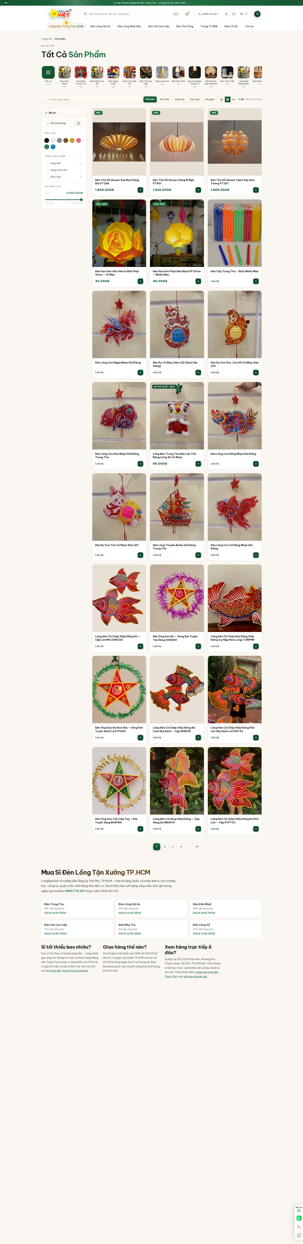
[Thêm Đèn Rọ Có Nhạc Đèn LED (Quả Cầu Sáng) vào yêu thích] (199, 296)
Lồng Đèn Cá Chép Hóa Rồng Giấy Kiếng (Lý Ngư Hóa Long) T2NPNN (232, 638)
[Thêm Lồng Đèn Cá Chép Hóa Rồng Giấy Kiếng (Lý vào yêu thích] (256, 570)
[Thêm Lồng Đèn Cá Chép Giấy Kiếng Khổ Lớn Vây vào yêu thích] (256, 661)
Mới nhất (164, 99)
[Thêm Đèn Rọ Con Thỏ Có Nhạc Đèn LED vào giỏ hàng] (140, 555)
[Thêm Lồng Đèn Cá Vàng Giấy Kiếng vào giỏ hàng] (198, 829)
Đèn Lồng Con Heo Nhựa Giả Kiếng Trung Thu (117, 455)
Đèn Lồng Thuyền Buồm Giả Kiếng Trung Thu (174, 547)
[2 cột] (221, 99)
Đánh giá (179, 99)
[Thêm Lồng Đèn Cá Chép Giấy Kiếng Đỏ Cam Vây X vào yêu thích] (199, 661)
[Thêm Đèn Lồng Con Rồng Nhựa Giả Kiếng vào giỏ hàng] (256, 464)
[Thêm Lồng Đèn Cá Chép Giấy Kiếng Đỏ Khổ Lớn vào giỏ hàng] (256, 829)
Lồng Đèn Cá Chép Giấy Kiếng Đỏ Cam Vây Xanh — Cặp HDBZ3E (174, 729)
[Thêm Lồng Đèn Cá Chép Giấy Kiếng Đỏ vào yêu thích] (141, 570)
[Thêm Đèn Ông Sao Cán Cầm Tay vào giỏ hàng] (140, 829)
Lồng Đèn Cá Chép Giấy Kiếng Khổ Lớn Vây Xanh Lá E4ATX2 (232, 729)
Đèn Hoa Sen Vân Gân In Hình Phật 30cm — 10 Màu (117, 273)
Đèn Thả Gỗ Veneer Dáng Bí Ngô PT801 (173, 181)
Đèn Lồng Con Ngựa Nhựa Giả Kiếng (118, 362)
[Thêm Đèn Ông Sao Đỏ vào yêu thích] (199, 570)
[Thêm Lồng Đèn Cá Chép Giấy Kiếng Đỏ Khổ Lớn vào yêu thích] (256, 752)
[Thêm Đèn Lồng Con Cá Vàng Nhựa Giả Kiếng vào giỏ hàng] (256, 555)
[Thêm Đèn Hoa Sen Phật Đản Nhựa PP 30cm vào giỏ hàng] (198, 281)
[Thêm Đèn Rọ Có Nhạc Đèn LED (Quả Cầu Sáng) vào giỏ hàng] (198, 372)
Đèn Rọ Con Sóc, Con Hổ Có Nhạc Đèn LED (235, 364)
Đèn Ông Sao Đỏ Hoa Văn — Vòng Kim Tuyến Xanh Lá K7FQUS (119, 729)
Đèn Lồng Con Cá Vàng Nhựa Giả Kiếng (231, 547)
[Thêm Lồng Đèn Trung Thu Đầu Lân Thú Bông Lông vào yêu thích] (199, 387)
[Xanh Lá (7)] (46, 146)
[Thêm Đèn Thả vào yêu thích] (141, 113)
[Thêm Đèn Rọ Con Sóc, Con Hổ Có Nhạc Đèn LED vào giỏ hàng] (256, 372)
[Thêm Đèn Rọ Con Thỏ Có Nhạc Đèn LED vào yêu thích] (141, 478)
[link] (119, 152)
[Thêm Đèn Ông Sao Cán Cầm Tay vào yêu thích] (141, 752)
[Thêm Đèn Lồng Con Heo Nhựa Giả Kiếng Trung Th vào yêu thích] (141, 387)
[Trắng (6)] (53, 140)
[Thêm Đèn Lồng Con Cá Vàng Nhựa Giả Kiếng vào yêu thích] (256, 478)
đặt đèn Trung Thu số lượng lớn (70, 970)
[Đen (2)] (46, 140)
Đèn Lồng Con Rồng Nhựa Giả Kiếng (233, 453)
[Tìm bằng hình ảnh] (186, 13)
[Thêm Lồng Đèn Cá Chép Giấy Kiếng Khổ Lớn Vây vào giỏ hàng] (256, 737)
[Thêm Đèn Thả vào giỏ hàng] (140, 190)
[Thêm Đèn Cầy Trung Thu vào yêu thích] (256, 205)
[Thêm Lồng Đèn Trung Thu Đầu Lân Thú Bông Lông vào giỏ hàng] (198, 464)
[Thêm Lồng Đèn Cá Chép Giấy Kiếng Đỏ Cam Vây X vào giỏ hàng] (198, 737)
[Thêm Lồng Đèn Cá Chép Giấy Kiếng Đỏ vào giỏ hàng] (140, 646)
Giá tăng (194, 99)
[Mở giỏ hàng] (257, 14)
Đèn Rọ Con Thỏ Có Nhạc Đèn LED (116, 545)
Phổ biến (150, 99)
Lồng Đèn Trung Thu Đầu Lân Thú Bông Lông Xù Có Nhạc (174, 455)
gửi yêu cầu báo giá (195, 976)
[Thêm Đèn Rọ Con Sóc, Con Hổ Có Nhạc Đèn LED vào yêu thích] (256, 296)
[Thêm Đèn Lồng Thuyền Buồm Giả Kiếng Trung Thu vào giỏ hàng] (198, 555)
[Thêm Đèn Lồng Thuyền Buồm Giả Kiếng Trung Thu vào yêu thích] (199, 478)
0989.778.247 (210, 14)
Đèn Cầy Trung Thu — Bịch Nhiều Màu (234, 271)
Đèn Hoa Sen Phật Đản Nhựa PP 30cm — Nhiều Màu (177, 273)
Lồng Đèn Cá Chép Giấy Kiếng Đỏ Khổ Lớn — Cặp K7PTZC (234, 820)
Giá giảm (210, 99)
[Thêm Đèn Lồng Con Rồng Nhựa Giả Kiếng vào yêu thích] (256, 387)
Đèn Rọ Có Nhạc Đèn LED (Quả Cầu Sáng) (175, 364)
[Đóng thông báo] (299, 3)
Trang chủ (46, 38)
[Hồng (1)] (78, 140)
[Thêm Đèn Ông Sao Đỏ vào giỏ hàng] (198, 646)
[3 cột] (227, 99)
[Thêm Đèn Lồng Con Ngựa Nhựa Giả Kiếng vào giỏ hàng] (140, 372)
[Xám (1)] (59, 140)
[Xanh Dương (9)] (53, 146)
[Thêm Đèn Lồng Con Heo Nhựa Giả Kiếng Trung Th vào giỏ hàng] (140, 464)
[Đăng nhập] (226, 14)
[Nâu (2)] (65, 140)
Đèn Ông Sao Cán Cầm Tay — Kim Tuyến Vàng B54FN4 (116, 820)
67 (197, 846)
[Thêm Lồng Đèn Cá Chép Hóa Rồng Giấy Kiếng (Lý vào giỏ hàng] (256, 646)
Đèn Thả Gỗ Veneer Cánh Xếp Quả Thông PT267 (233, 181)
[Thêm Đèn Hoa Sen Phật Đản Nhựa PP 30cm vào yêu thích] (199, 205)
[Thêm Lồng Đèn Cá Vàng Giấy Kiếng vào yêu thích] (199, 752)
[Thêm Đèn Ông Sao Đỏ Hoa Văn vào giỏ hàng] (140, 737)
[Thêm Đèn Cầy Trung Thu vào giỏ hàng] (256, 281)
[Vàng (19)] (72, 140)
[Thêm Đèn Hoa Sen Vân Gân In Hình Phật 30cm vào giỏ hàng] (140, 281)
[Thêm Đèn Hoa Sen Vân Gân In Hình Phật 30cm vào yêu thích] (141, 205)
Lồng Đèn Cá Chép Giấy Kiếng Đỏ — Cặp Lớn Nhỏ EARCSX (117, 638)
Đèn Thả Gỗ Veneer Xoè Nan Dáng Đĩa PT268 (117, 181)
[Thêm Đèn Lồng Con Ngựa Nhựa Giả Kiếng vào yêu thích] (141, 296)
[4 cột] (233, 99)
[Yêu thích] (234, 14)
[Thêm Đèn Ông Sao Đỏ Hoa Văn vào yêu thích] (141, 661)
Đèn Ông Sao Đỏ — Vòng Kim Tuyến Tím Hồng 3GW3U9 (175, 638)
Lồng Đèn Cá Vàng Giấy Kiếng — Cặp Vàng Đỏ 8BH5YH (176, 820)
